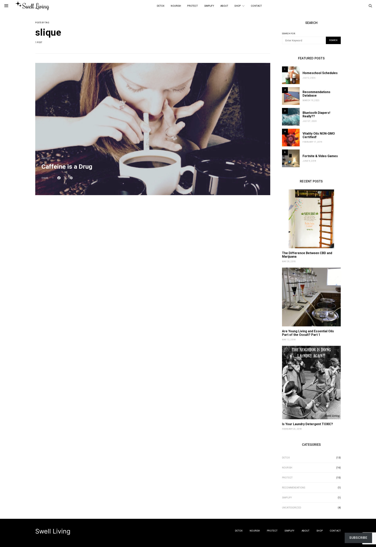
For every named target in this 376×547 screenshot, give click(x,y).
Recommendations (293, 487)
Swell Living (52, 531)
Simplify (209, 6)
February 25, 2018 (292, 429)
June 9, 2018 (309, 161)
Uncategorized (291, 507)
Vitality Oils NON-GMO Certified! (319, 135)
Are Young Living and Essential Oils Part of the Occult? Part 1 (308, 333)
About (224, 6)
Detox (161, 6)
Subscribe (358, 538)
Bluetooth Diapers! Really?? (316, 114)
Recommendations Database (316, 93)
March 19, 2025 (311, 100)
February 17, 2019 (312, 142)
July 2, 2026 (309, 78)
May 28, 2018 (289, 261)
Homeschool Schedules (320, 73)
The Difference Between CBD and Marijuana (307, 254)
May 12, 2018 (289, 340)
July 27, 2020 (310, 121)
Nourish (176, 6)
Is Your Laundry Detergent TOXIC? (307, 424)
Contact (256, 6)
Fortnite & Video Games (320, 156)
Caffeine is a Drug (67, 166)
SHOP (237, 6)
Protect (192, 6)
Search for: (289, 34)
